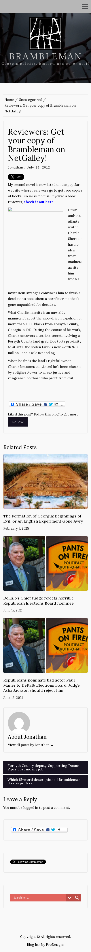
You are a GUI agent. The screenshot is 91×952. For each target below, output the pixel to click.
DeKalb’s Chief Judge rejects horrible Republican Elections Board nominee (38, 600)
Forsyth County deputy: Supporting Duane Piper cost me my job (43, 767)
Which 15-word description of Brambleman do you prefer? (44, 781)
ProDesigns (55, 944)
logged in (30, 807)
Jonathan (15, 167)
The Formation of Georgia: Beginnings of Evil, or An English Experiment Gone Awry (43, 518)
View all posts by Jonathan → (31, 745)
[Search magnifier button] (77, 897)
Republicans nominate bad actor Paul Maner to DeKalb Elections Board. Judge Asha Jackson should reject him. (41, 685)
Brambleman (45, 56)
